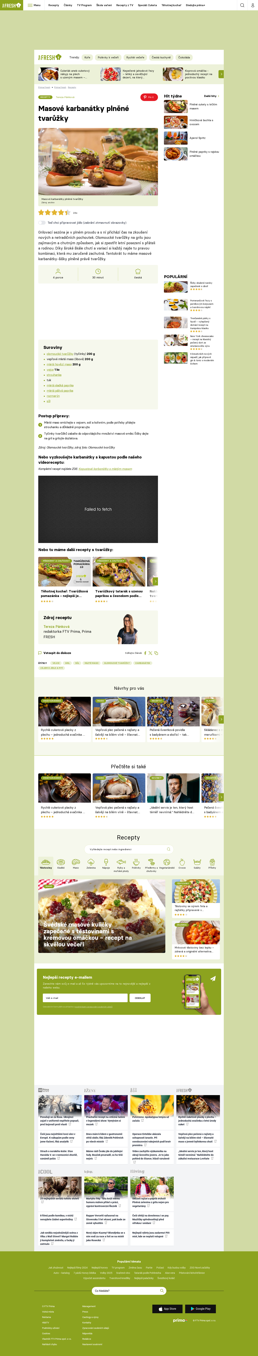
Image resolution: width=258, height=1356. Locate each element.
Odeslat (140, 998)
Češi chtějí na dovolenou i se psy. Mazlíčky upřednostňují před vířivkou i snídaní (150, 1219)
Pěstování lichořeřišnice (192, 1272)
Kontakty (86, 1322)
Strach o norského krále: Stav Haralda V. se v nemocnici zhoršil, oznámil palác (58, 1155)
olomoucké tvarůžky (60, 354)
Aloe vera (170, 1272)
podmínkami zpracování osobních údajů (93, 1007)
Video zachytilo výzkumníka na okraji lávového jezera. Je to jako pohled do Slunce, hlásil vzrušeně (151, 1155)
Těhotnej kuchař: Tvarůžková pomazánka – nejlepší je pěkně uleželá (64, 593)
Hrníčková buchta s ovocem (201, 122)
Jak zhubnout (55, 1267)
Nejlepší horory (100, 1267)
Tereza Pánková (65, 97)
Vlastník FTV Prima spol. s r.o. (56, 1339)
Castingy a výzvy (90, 1317)
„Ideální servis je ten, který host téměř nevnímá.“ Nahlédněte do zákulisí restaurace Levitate (171, 810)
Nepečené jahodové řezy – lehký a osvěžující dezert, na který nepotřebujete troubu (138, 75)
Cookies (46, 1333)
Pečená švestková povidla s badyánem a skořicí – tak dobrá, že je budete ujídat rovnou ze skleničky (168, 732)
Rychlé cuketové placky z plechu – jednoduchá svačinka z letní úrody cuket (62, 732)
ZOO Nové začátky (200, 1267)
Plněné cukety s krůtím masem (203, 106)
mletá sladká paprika (60, 385)
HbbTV (45, 1322)
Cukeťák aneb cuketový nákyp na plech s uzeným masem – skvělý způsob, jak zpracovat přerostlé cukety (75, 79)
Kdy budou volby (177, 1267)
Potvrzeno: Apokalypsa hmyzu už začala (150, 1119)
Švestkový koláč (166, 1278)
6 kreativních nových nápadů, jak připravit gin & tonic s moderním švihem (202, 358)
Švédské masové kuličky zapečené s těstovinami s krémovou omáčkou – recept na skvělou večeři (88, 934)
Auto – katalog (62, 1272)
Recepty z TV (124, 5)
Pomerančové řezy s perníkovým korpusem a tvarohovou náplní (201, 304)
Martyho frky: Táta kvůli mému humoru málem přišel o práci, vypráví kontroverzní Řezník (103, 1202)
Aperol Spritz (198, 138)
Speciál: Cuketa (147, 5)
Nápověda (87, 1333)
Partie (149, 1267)
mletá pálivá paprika (60, 390)
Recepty (53, 5)
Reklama (46, 1317)
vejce (50, 369)
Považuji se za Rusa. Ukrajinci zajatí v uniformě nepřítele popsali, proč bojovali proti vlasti (59, 1121)
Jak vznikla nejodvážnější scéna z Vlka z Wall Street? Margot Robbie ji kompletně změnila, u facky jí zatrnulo (59, 1238)
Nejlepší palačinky (144, 1278)
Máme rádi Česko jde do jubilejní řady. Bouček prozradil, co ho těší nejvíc (104, 1155)
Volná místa (48, 1311)
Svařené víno (123, 1272)
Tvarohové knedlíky (119, 1278)
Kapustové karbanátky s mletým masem (105, 469)
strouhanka (54, 375)
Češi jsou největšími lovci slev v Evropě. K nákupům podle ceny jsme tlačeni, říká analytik (57, 1138)
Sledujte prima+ (195, 5)
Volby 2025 (106, 1272)
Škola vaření (104, 5)
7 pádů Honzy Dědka (85, 1272)
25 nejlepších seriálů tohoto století (59, 1198)
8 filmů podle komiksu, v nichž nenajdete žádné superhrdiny (56, 1217)
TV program (118, 1267)
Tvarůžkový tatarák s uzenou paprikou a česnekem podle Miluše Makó (119, 593)
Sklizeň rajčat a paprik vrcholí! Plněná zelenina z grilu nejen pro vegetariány (150, 1202)
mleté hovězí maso (59, 364)
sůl (48, 401)
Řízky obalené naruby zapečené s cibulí (201, 284)
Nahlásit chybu (49, 1344)
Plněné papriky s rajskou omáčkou (204, 153)
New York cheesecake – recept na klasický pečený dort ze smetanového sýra (202, 341)
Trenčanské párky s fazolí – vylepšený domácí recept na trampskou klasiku (200, 323)
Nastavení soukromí (92, 1344)
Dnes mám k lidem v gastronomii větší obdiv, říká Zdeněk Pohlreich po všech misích (104, 1138)
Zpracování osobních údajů (95, 1328)
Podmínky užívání (50, 1328)
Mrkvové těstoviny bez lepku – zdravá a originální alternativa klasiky (194, 951)
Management (88, 1306)
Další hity (210, 96)
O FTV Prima (48, 1306)
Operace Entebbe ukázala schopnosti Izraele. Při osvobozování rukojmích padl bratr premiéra (151, 1140)
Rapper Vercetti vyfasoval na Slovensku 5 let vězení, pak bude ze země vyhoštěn (105, 1219)
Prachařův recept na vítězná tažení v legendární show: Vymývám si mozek (105, 1121)
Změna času (135, 1267)
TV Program (84, 5)
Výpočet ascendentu (94, 1278)
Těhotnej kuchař (171, 5)
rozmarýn (53, 396)
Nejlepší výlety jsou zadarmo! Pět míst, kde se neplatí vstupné (151, 1234)
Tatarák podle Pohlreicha (147, 1272)
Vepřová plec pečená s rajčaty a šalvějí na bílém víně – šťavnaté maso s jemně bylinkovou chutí (117, 732)
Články (68, 5)
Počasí (160, 1267)
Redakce (86, 1339)
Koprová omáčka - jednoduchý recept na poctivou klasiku (198, 74)
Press (85, 1311)
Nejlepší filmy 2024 (77, 1267)
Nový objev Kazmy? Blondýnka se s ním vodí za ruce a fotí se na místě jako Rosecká (105, 1236)
